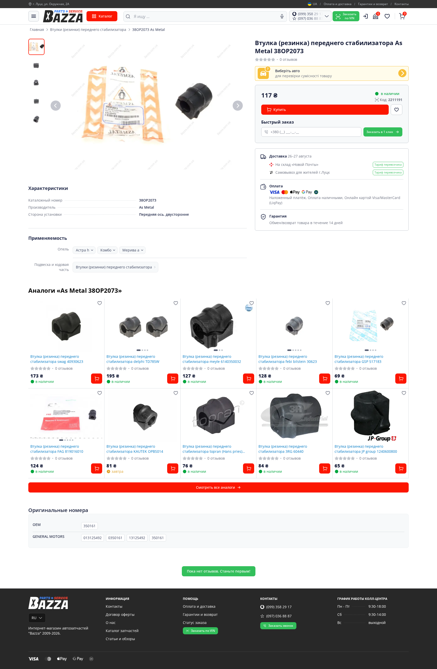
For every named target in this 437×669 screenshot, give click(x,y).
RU (34, 617)
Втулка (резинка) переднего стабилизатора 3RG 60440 (282, 449)
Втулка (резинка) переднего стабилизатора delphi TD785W (132, 359)
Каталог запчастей (122, 630)
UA (315, 4)
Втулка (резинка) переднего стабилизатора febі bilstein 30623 (287, 359)
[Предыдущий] (56, 105)
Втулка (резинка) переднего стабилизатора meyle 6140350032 (212, 359)
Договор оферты (120, 614)
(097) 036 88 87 (279, 616)
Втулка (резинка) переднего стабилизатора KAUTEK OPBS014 (134, 449)
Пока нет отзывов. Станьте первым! (218, 571)
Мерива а (130, 250)
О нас (111, 622)
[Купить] (96, 378)
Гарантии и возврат (373, 4)
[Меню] (33, 16)
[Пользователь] (365, 16)
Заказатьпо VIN (349, 16)
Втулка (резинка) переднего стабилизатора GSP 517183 (359, 359)
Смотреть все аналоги (215, 487)
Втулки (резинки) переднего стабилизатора (88, 29)
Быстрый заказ (277, 122)
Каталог (105, 16)
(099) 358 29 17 (279, 606)
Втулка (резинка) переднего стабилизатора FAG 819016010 (56, 449)
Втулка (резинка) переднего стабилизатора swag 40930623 (56, 359)
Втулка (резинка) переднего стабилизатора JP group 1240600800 (366, 449)
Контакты (402, 4)
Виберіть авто (287, 70)
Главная (37, 29)
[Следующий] (238, 105)
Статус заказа (195, 622)
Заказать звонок (280, 625)
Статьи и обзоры (120, 638)
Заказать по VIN (203, 630)
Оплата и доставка (338, 4)
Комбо (105, 250)
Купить (279, 109)
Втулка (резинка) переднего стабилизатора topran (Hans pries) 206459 (212, 449)
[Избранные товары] (388, 16)
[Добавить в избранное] (396, 109)
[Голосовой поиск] (282, 16)
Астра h (82, 250)
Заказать (379, 132)
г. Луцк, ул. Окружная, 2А (51, 4)
